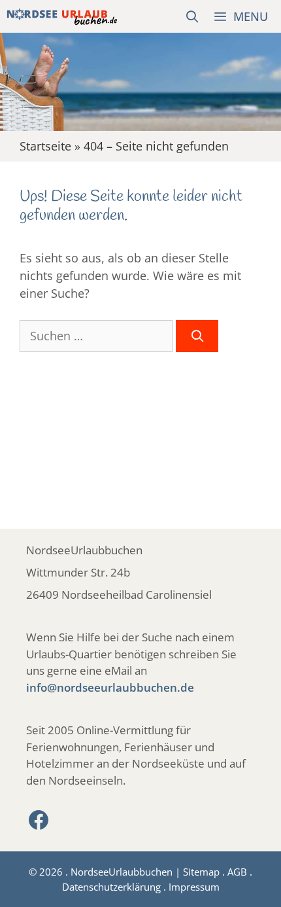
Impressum (194, 886)
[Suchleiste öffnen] (192, 16)
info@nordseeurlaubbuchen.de (110, 687)
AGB (237, 871)
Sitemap (201, 871)
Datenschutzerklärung (111, 886)
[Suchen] (197, 336)
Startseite (45, 146)
